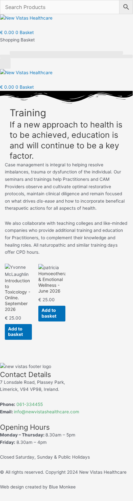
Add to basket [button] (15, 331)
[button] (66, 53)
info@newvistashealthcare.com (46, 411)
